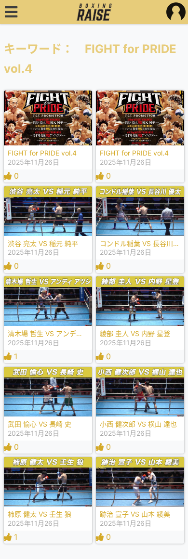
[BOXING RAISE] (94, 12)
